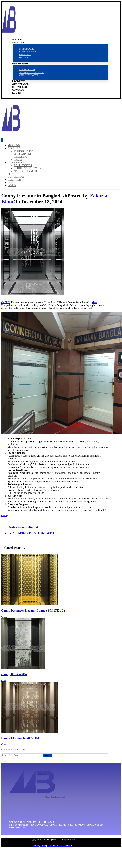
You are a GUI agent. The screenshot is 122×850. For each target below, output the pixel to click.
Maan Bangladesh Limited (21, 447)
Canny (4, 515)
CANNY (5, 302)
